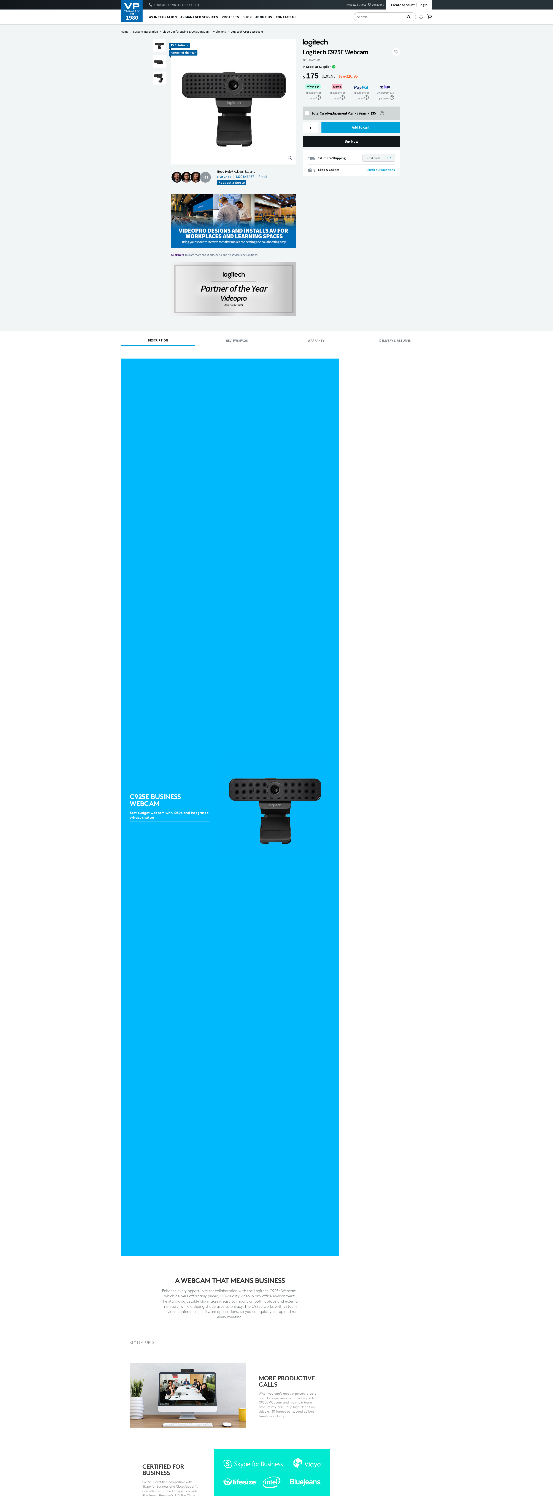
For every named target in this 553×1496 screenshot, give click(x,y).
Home (125, 31)
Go (389, 158)
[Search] (408, 17)
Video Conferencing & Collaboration (186, 31)
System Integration (145, 31)
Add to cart (361, 127)
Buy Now (351, 141)
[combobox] (385, 17)
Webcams (219, 31)
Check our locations (380, 170)
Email (263, 176)
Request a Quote (356, 4)
